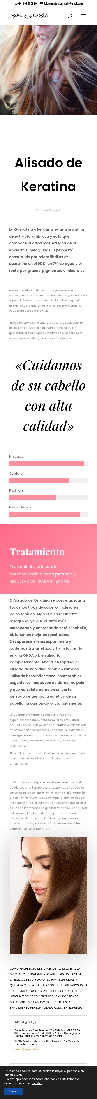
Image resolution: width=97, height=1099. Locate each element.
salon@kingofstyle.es (39, 1049)
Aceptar (13, 1091)
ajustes (37, 1083)
